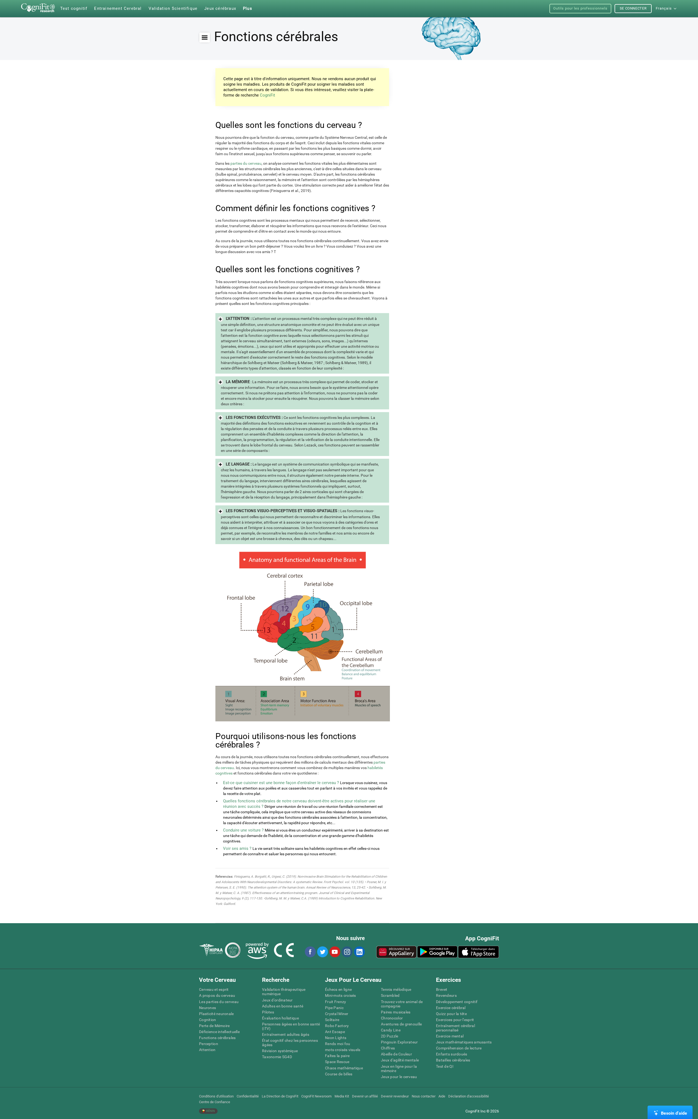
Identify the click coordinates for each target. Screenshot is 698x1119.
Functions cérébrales (217, 1038)
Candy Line (391, 1030)
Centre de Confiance (214, 1102)
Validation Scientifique (173, 8)
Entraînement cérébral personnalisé (455, 1028)
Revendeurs (446, 995)
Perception (208, 1044)
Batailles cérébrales (453, 1060)
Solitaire (332, 1020)
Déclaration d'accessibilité (468, 1096)
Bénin (210, 1111)
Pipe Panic (334, 1008)
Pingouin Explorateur (399, 1042)
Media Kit (342, 1096)
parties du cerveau (245, 163)
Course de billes (338, 1074)
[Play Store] (437, 952)
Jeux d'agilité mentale (400, 1060)
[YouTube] (334, 951)
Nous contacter (423, 1096)
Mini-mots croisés (340, 995)
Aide (441, 1096)
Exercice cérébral (451, 1008)
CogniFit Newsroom (316, 1096)
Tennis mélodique (396, 989)
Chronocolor (392, 1018)
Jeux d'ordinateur (277, 1000)
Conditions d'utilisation (216, 1096)
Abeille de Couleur (396, 1054)
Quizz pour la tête (451, 1014)
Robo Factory (337, 1026)
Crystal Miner (336, 1014)
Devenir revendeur (395, 1096)
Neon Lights (335, 1038)
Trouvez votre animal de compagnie (402, 1004)
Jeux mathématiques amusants (464, 1042)
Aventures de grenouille (401, 1024)
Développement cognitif (456, 1002)
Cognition (207, 1020)
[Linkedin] (359, 951)
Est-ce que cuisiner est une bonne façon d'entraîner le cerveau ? (281, 782)
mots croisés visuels (342, 1050)
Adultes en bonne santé (282, 1006)
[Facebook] (310, 951)
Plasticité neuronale (216, 1014)
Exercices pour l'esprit (455, 1020)
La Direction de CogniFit (280, 1096)
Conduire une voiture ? (243, 830)
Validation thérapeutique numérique (284, 991)
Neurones (207, 1008)
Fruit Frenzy (335, 1002)
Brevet (441, 989)
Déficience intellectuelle (219, 1032)
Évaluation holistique (280, 1018)
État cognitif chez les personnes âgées (290, 1042)
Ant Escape (335, 1032)
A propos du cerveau (217, 995)
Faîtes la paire (337, 1056)
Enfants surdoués (451, 1054)
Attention (207, 1050)
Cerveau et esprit (214, 989)
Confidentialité (248, 1096)
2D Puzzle (389, 1036)
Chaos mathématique (344, 1068)
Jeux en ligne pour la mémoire (399, 1068)
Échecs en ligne (338, 989)
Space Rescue (337, 1062)
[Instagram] (347, 951)
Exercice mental (450, 1036)
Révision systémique (280, 1051)
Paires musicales (395, 1012)
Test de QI (444, 1066)
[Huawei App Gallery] (396, 952)
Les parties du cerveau (219, 1002)
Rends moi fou (337, 1044)
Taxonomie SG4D (277, 1057)
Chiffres (388, 1048)
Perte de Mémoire (214, 1026)
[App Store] (478, 952)
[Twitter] (322, 951)
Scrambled (390, 995)
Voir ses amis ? (237, 848)
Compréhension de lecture (459, 1048)
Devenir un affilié (365, 1096)
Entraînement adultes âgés (285, 1034)
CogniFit (267, 95)
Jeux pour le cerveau (399, 1077)
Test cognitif (74, 8)
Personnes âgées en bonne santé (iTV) (291, 1026)
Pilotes (268, 1012)
